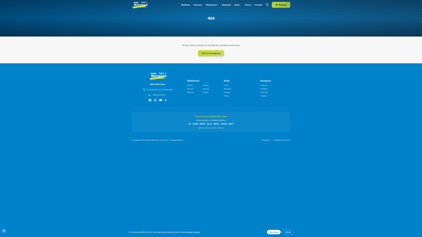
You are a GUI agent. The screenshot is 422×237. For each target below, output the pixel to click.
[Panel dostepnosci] (4, 231)
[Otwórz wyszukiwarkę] (267, 4)
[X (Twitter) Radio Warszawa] (166, 100)
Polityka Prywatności (282, 140)
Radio (237, 5)
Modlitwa (185, 5)
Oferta (248, 5)
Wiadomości (211, 5)
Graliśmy (227, 92)
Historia (190, 92)
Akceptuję (274, 232)
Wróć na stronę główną (211, 53)
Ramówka (226, 5)
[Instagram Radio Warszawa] (155, 100)
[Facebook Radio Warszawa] (150, 100)
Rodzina (206, 89)
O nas (226, 85)
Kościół (190, 85)
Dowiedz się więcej (193, 232)
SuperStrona (178, 140)
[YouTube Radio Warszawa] (160, 100)
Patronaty (264, 92)
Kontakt (258, 5)
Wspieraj (283, 5)
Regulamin (266, 140)
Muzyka (190, 89)
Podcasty (198, 5)
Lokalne (206, 85)
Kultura (205, 92)
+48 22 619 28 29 (159, 95)
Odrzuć (288, 232)
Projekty (263, 96)
